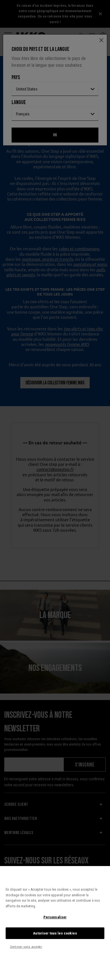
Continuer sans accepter (26, 947)
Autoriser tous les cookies (55, 933)
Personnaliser (55, 917)
